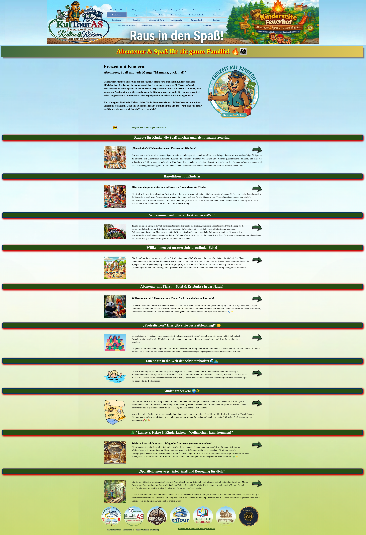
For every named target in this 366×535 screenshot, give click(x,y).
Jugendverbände (196, 20)
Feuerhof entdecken (157, 15)
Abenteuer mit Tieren (156, 20)
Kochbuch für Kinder (196, 15)
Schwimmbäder (176, 20)
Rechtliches (207, 25)
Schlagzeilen (137, 15)
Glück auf (196, 10)
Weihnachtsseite (146, 25)
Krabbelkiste (116, 15)
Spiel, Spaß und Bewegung (127, 25)
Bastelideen (217, 15)
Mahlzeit (217, 10)
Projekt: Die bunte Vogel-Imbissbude (149, 127)
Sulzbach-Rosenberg (167, 25)
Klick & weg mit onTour (176, 10)
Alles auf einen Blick (117, 10)
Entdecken (216, 20)
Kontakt (187, 25)
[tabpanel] (183, 91)
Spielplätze (136, 20)
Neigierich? (157, 10)
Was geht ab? (136, 10)
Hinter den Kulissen (177, 15)
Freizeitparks (116, 20)
